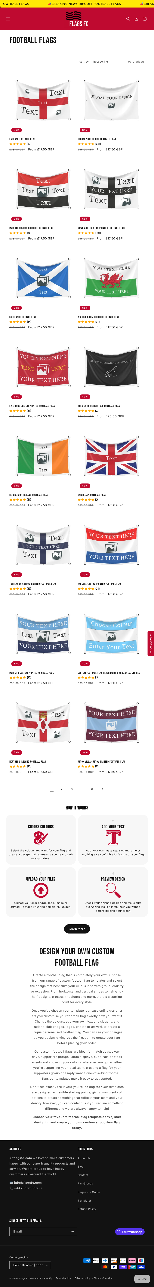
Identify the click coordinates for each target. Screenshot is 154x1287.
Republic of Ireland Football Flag (28, 495)
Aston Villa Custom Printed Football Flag (101, 762)
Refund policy (63, 1278)
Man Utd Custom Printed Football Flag (31, 228)
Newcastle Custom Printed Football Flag (101, 228)
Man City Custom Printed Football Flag (31, 673)
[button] (8, 19)
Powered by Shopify (41, 1278)
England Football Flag (22, 139)
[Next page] (102, 789)
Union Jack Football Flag (92, 495)
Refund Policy (87, 1209)
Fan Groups (85, 1183)
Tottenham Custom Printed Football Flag (32, 584)
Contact (83, 1175)
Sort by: (84, 61)
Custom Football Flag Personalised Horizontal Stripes (109, 673)
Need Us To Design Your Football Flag (99, 406)
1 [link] (51, 789)
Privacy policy (83, 1278)
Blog (81, 1166)
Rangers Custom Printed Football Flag (100, 584)
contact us (78, 1103)
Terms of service (103, 1278)
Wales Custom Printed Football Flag (98, 317)
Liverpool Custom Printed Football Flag (32, 406)
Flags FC (24, 1278)
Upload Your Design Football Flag (97, 139)
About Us (84, 1158)
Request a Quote (89, 1192)
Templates (84, 1200)
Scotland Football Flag (22, 317)
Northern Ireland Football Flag (27, 762)
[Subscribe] (73, 1231)
